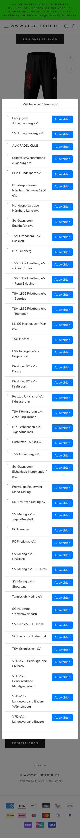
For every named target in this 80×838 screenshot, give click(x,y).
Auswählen (62, 119)
